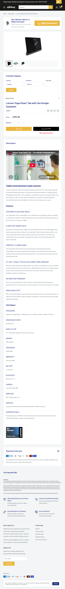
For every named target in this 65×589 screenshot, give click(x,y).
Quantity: (9, 122)
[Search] (51, 7)
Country (8, 80)
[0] (60, 7)
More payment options (46, 133)
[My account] (57, 7)
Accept (56, 583)
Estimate (11, 90)
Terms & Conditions (41, 539)
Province (28, 80)
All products (11, 13)
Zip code (48, 80)
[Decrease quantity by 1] (14, 122)
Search (37, 528)
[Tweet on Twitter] (54, 110)
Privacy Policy (39, 531)
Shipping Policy (40, 537)
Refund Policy (10, 98)
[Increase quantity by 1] (23, 122)
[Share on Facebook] (48, 110)
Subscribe (9, 563)
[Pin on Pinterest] (51, 110)
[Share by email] (58, 110)
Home (5, 13)
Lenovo (8, 110)
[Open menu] (4, 7)
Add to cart (19, 129)
